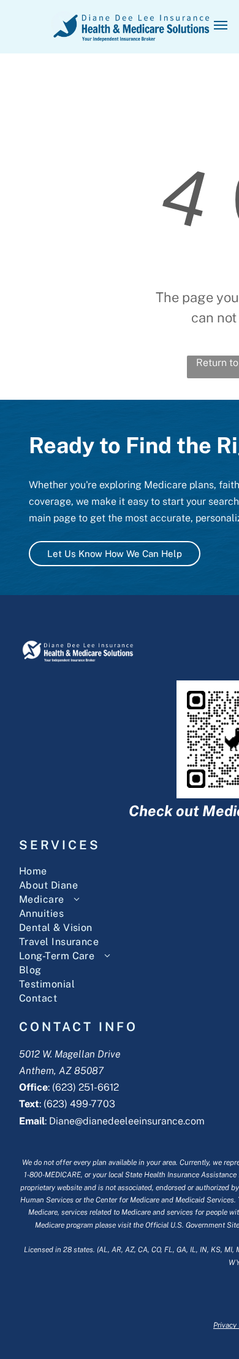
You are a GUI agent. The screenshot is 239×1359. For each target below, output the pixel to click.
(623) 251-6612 (85, 1087)
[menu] (220, 25)
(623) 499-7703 (79, 1104)
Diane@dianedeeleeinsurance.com (127, 1121)
